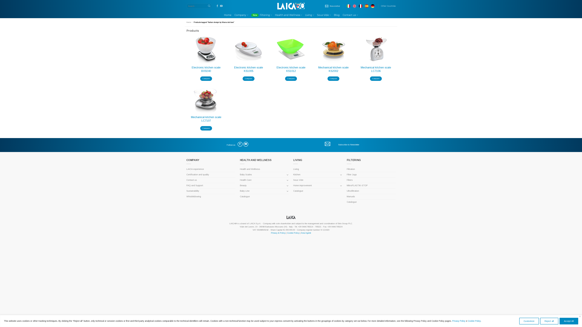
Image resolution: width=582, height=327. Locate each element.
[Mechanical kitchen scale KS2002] (333, 49)
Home (227, 15)
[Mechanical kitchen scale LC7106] (376, 49)
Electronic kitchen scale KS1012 (291, 69)
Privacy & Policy (278, 233)
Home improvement (302, 185)
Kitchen (296, 174)
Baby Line (244, 191)
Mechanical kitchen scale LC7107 (206, 119)
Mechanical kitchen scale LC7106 (376, 69)
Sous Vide (323, 15)
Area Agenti (306, 233)
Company (240, 15)
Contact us (349, 15)
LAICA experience (195, 169)
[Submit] (209, 6)
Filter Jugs (352, 174)
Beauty (243, 185)
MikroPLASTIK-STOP (357, 185)
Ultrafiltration (353, 191)
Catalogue (245, 196)
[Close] (580, 316)
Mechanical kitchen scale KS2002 (333, 69)
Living (308, 15)
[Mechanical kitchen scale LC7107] (206, 98)
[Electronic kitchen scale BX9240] (206, 49)
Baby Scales (246, 174)
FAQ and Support (194, 185)
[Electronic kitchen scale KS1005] (248, 49)
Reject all (549, 321)
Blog (337, 15)
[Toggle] (287, 175)
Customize (529, 321)
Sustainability (192, 191)
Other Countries (388, 6)
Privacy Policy (458, 321)
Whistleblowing (193, 196)
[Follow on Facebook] (217, 6)
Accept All (569, 321)
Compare (206, 78)
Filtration (351, 169)
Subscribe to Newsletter (348, 145)
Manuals (351, 196)
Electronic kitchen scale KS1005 (248, 69)
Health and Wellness (287, 15)
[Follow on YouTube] (221, 6)
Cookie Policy (474, 321)
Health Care (245, 180)
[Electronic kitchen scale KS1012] (291, 49)
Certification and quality (197, 174)
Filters (350, 180)
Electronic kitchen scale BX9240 (206, 69)
